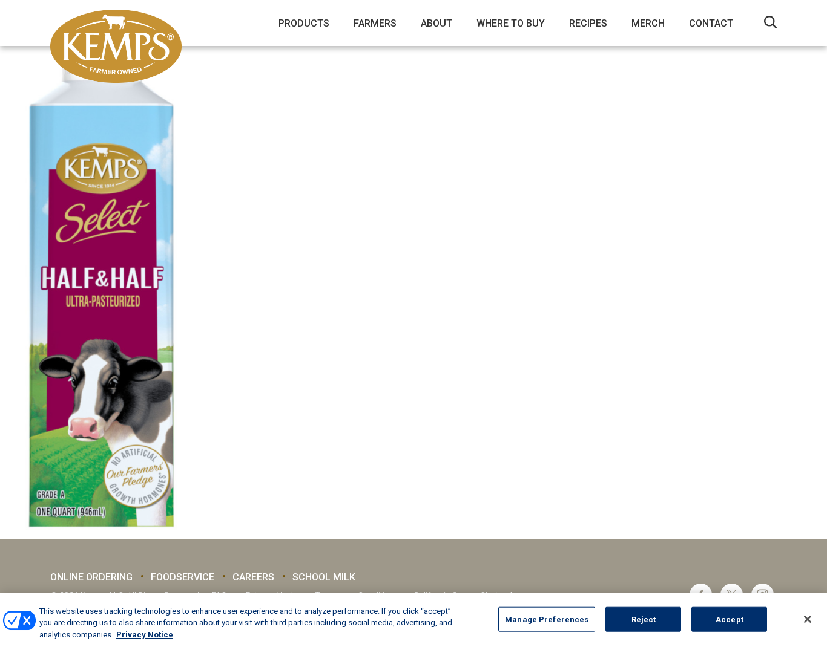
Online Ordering (91, 577)
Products (303, 23)
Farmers (375, 23)
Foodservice (182, 577)
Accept (729, 618)
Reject (643, 618)
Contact (711, 23)
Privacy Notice (144, 634)
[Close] (807, 619)
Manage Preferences (546, 618)
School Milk (323, 577)
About (436, 23)
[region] (413, 620)
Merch (648, 23)
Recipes (588, 23)
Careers (253, 577)
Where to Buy (510, 23)
